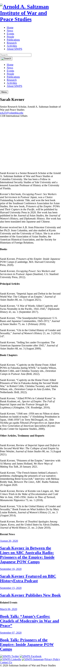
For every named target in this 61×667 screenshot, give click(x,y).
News (10, 30)
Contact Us (6, 662)
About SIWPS (14, 48)
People (10, 36)
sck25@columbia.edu (11, 112)
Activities (12, 45)
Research (12, 42)
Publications (13, 39)
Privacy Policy (52, 659)
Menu (4, 92)
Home (10, 27)
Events (10, 33)
